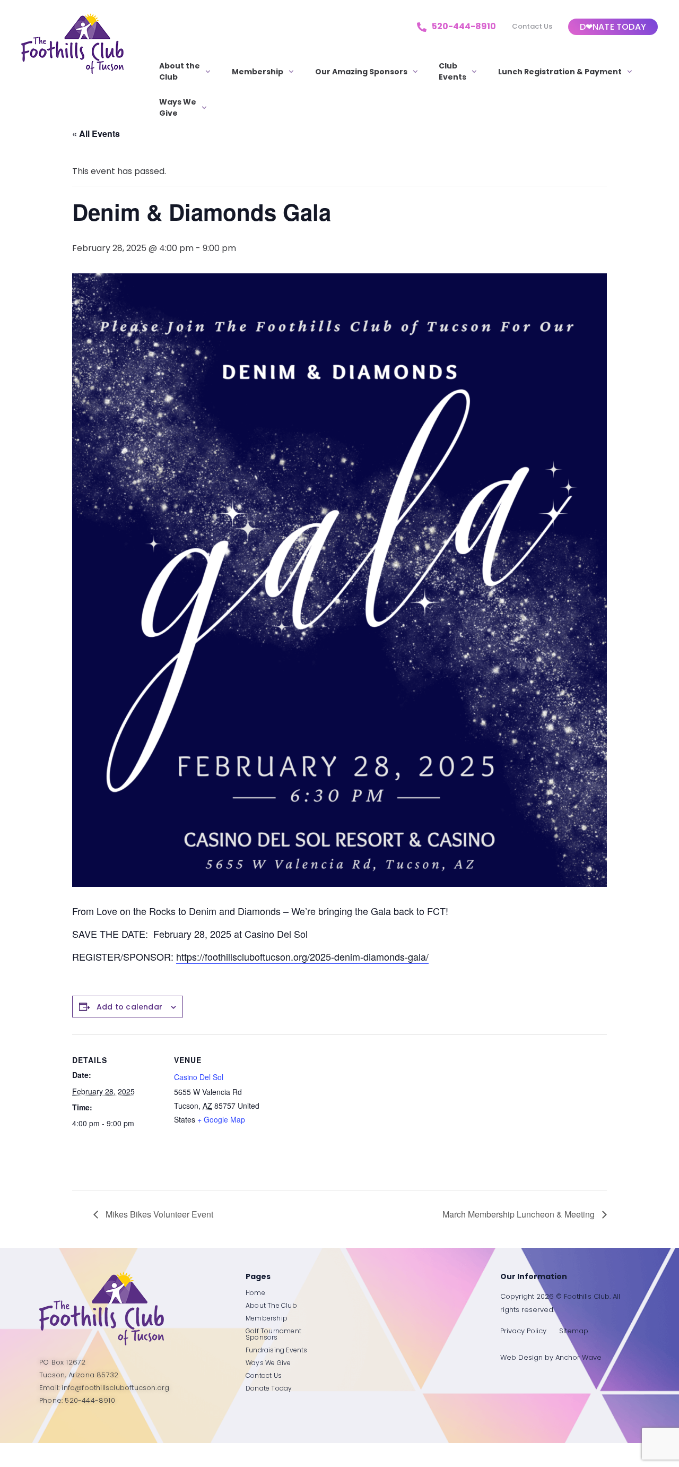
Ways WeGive (177, 107)
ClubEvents (452, 71)
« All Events (96, 133)
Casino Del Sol (198, 1077)
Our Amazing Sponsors (361, 71)
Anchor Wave (578, 1357)
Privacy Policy (523, 1331)
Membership (257, 71)
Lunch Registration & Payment (560, 71)
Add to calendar (129, 1007)
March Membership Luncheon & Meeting (519, 1214)
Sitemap (573, 1331)
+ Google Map (221, 1119)
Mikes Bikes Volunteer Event (158, 1214)
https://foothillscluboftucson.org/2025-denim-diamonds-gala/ (302, 956)
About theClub (179, 71)
